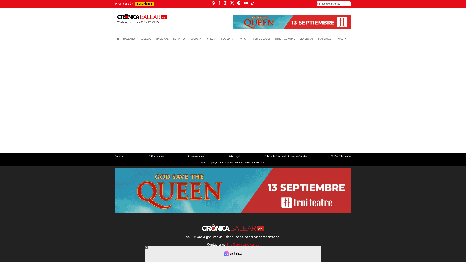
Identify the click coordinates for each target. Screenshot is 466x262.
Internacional (285, 38)
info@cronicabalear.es (243, 244)
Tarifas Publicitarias (341, 156)
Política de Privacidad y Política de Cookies (285, 156)
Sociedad (227, 38)
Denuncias (306, 38)
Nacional (162, 38)
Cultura (195, 38)
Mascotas (324, 38)
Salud (211, 38)
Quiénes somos (156, 156)
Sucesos (145, 38)
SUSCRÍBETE (144, 3)
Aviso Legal (234, 156)
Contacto (119, 156)
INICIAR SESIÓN (124, 3)
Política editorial (196, 156)
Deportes (179, 38)
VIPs (243, 38)
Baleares (129, 38)
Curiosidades (261, 38)
